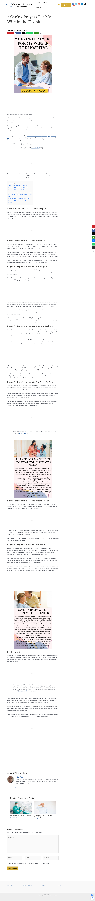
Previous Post (13, 788)
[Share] (93, 247)
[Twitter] (85, 4)
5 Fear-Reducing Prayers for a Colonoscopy (43, 816)
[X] (93, 233)
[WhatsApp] (93, 244)
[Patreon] (74, 6)
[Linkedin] (82, 4)
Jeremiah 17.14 (35, 148)
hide (16, 183)
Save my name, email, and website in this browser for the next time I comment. (29, 863)
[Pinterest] (76, 4)
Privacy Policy (9, 885)
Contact (43, 885)
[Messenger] (93, 240)
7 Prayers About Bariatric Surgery (20, 815)
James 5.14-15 (22, 691)
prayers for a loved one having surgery (37, 136)
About (59, 885)
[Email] (93, 237)
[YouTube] (79, 4)
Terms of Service (27, 885)
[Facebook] (73, 4)
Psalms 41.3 (22, 434)
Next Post (53, 788)
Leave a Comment (19, 26)
